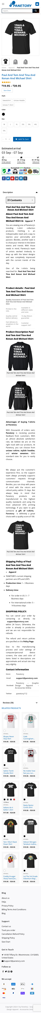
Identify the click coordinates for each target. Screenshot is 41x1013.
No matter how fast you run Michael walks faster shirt (29, 772)
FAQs (4, 902)
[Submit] (35, 11)
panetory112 (21, 693)
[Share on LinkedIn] (21, 178)
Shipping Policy (8, 938)
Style (3, 96)
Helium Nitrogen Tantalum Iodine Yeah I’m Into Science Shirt (29, 843)
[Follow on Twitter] (6, 972)
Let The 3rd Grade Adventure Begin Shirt (30, 877)
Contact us (6, 926)
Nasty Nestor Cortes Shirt (28, 806)
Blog (3, 913)
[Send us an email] (9, 972)
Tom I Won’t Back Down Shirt (10, 843)
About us (5, 898)
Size (3, 119)
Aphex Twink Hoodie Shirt (8, 772)
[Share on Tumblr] (25, 178)
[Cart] (37, 4)
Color (4, 110)
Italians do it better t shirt (8, 808)
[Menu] (3, 4)
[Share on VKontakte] (17, 178)
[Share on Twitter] (8, 178)
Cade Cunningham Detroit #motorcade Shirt (30, 737)
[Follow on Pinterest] (11, 972)
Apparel (12, 67)
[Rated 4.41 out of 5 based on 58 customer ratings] (20, 82)
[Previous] (5, 37)
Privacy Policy (7, 905)
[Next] (36, 37)
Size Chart (6, 941)
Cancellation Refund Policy (13, 934)
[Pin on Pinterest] (12, 178)
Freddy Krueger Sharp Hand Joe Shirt (9, 877)
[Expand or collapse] (32, 200)
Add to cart (23, 139)
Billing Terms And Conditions (14, 909)
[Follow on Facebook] (3, 972)
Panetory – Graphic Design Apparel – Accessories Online (27, 685)
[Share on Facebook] (4, 178)
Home (4, 67)
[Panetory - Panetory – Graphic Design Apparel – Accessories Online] (20, 4)
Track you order (8, 930)
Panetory (20, 674)
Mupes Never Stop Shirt (8, 737)
